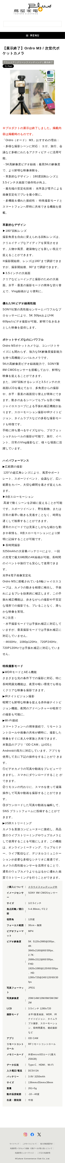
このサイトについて (30, 1144)
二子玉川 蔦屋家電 (43, 1153)
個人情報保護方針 (46, 1144)
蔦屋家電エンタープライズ (24, 1153)
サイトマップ (14, 1144)
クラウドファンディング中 (42, 887)
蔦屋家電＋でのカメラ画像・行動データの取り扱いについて (31, 1148)
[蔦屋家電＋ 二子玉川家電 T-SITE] (32, 10)
